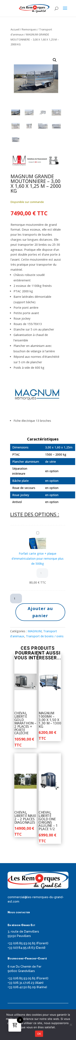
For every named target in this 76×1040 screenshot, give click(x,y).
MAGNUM (35, 631)
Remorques (29, 29)
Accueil (15, 29)
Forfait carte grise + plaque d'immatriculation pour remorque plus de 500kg (38, 558)
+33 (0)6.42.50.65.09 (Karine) (27, 987)
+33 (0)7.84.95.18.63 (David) (26, 947)
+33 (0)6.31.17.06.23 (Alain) (25, 982)
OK (39, 1033)
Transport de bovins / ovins (45, 636)
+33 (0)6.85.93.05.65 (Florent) (28, 943)
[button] (54, 60)
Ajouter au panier (40, 612)
